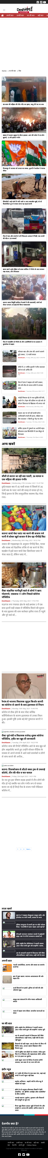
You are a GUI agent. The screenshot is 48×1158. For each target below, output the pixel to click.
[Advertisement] (24, 43)
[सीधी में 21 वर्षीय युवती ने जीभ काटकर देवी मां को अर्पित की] (10, 371)
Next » (28, 849)
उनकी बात (20, 15)
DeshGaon (21, 357)
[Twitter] (41, 2)
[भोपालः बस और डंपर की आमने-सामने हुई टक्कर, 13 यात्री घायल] (10, 356)
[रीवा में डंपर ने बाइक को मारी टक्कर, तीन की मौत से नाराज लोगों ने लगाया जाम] (10, 385)
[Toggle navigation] (4, 10)
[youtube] (44, 2)
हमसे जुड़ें (21, 1145)
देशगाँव (14, 1145)
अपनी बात (9, 15)
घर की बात (30, 15)
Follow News (31, 1145)
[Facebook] (37, 2)
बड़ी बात (40, 15)
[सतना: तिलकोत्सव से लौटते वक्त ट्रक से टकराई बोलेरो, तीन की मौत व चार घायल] (7, 766)
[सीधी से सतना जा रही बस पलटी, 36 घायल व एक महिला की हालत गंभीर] (24, 461)
